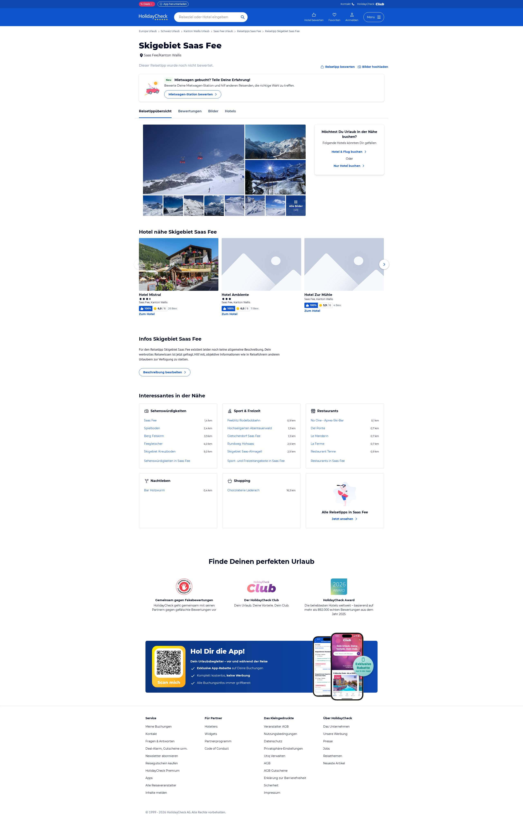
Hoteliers (211, 726)
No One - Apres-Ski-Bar (327, 420)
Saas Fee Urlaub (223, 31)
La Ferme (317, 444)
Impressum (272, 793)
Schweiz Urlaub (170, 31)
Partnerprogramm (218, 741)
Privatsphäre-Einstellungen (283, 748)
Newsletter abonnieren (161, 756)
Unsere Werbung (335, 734)
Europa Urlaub (148, 31)
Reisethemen (332, 756)
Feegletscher (153, 444)
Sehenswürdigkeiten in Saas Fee (167, 461)
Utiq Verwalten (274, 756)
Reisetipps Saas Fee (249, 31)
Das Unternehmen (336, 726)
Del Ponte (318, 428)
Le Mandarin (319, 436)
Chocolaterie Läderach (243, 490)
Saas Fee (150, 420)
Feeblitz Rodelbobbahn (243, 420)
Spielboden (152, 428)
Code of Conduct (217, 748)
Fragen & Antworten (159, 741)
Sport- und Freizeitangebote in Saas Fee (256, 461)
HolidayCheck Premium (162, 770)
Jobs (326, 748)
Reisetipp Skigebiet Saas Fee (282, 31)
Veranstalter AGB (276, 726)
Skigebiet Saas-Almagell (244, 451)
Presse (328, 741)
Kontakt (346, 4)
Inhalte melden (156, 793)
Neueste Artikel (334, 763)
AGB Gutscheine (275, 770)
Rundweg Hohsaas (240, 444)
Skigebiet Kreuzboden (159, 451)
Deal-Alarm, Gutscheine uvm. (166, 748)
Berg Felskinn (154, 436)
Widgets (211, 734)
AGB (267, 763)
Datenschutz (273, 741)
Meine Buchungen (158, 726)
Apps (149, 778)
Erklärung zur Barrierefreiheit (285, 778)
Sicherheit (271, 785)
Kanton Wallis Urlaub (196, 31)
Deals (145, 4)
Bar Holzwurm (154, 490)
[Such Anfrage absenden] (243, 17)
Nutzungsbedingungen (280, 734)
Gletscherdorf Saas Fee (243, 436)
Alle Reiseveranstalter (160, 785)
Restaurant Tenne (323, 451)
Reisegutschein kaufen (161, 763)
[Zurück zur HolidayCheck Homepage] (153, 17)
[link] (314, 17)
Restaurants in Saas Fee (328, 461)
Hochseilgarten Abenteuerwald (249, 428)
